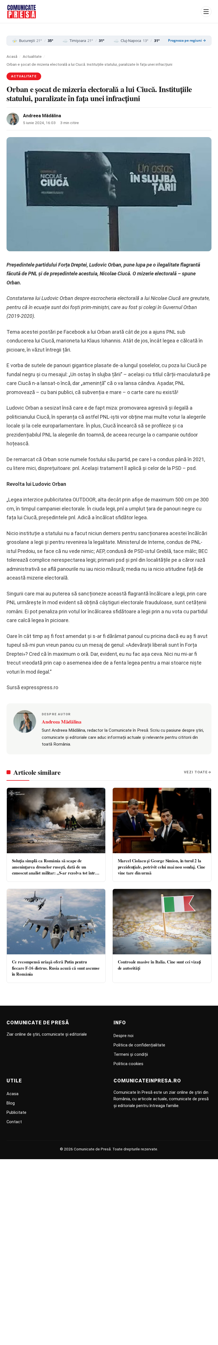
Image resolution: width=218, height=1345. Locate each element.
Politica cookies (128, 1063)
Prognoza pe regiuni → (187, 40)
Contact (14, 1121)
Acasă (12, 56)
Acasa (12, 1093)
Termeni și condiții (131, 1054)
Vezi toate (196, 772)
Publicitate (16, 1112)
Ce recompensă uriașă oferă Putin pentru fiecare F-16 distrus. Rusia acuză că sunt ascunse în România (56, 968)
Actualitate (32, 56)
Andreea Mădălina (42, 115)
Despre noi (123, 1035)
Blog (11, 1103)
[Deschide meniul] (206, 11)
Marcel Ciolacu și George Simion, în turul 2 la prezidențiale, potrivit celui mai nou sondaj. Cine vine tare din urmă (161, 866)
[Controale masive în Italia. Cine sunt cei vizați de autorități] (162, 921)
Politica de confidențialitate (139, 1045)
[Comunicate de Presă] (22, 11)
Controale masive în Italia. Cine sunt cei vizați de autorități (159, 965)
